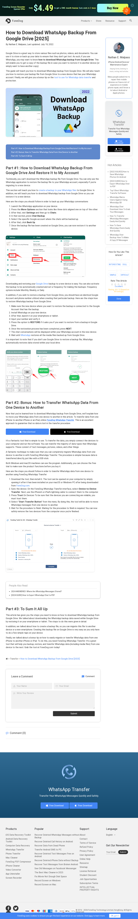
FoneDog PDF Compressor (18, 861)
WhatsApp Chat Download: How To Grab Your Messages (120, 209)
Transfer (14, 658)
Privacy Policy (86, 851)
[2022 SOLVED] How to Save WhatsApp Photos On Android (119, 174)
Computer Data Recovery (18, 845)
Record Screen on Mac (45, 884)
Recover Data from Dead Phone (49, 845)
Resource (109, 21)
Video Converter (13, 869)
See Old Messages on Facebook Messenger (55, 868)
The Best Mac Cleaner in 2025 (48, 872)
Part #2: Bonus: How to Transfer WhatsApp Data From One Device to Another (44, 152)
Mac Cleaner (12, 857)
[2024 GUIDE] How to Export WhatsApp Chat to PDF (33, 595)
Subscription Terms (89, 883)
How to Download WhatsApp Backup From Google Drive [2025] (50, 658)
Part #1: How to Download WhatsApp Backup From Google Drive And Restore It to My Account (51, 148)
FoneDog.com (23, 485)
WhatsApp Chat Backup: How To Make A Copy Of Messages (119, 237)
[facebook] (8, 908)
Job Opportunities (88, 879)
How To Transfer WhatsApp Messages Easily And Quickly (119, 218)
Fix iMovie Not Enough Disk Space (50, 876)
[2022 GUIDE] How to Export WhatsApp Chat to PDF (120, 184)
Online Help (85, 859)
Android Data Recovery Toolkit (16, 840)
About (82, 835)
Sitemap (84, 867)
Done (119, 299)
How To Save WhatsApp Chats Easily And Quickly (120, 228)
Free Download (29, 432)
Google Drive (42, 283)
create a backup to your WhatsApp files (57, 190)
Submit (73, 713)
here (91, 916)
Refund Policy (86, 847)
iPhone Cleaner (13, 865)
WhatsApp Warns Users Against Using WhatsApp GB (118, 200)
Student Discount (88, 875)
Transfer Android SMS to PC (47, 849)
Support (122, 21)
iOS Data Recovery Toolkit (18, 835)
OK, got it (115, 916)
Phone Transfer (13, 853)
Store (98, 21)
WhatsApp (25, 335)
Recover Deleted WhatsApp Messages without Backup (56, 836)
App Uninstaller (13, 874)
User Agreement (87, 855)
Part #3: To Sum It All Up (21, 156)
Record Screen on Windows (47, 880)
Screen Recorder (14, 878)
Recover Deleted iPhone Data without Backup (56, 860)
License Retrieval (88, 871)
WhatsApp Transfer (15, 849)
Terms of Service (88, 843)
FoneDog (17, 20)
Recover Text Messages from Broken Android (56, 864)
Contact (83, 839)
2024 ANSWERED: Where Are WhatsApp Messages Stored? (36, 591)
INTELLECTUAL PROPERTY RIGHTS (89, 888)
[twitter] (15, 908)
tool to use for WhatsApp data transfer (73, 77)
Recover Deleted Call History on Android (53, 841)
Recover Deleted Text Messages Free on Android (54, 855)
